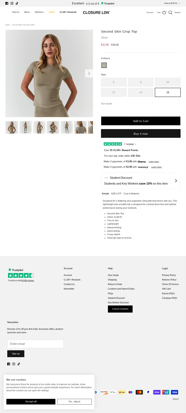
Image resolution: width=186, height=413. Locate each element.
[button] (104, 65)
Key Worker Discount (118, 302)
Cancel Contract (120, 309)
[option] (49, 73)
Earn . (121, 150)
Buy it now (141, 133)
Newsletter (69, 289)
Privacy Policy (169, 275)
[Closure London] (96, 12)
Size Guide (113, 275)
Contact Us (69, 284)
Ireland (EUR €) (170, 3)
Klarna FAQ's (168, 293)
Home (7, 25)
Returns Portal (115, 284)
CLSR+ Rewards (72, 279)
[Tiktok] (17, 3)
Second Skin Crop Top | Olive (24, 25)
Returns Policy (169, 279)
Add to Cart (141, 121)
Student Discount (116, 298)
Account (68, 275)
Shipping (112, 279)
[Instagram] (12, 3)
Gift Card (166, 289)
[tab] (105, 193)
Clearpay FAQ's (169, 298)
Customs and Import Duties (121, 289)
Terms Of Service (170, 284)
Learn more (154, 161)
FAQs (110, 293)
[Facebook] (6, 3)
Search (176, 399)
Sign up (16, 353)
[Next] (89, 73)
